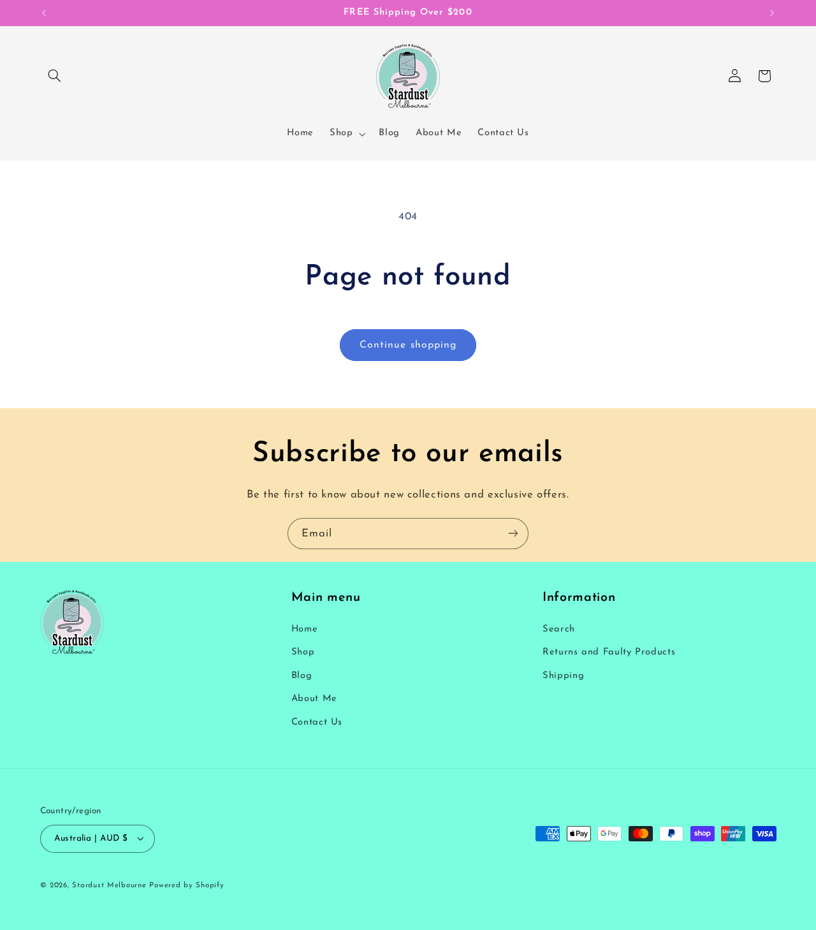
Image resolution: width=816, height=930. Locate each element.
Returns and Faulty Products (609, 653)
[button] (54, 76)
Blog (301, 676)
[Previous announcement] (44, 13)
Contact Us (316, 722)
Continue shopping (408, 345)
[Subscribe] (513, 533)
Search (559, 630)
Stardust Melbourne (109, 885)
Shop (303, 653)
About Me (314, 699)
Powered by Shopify (186, 885)
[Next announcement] (772, 13)
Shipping (563, 676)
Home (304, 630)
